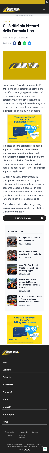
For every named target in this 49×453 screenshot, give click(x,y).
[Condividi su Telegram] (29, 43)
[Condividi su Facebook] (14, 43)
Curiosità (7, 370)
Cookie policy (9, 432)
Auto (5, 362)
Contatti (35, 432)
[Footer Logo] (24, 352)
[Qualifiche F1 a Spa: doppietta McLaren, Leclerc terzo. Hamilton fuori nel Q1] (12, 285)
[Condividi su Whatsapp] (24, 43)
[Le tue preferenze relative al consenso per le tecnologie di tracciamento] (45, 449)
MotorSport (8, 414)
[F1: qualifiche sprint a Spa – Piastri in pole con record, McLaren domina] (12, 300)
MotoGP (7, 407)
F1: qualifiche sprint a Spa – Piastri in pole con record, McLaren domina (30, 299)
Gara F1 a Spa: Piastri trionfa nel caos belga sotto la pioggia (28, 268)
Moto (5, 399)
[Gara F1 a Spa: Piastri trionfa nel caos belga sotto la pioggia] (12, 269)
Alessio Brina (8, 38)
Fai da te (7, 377)
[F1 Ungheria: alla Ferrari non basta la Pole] (12, 241)
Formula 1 (7, 22)
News (5, 422)
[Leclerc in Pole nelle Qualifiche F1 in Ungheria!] (12, 255)
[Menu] (44, 9)
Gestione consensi (22, 436)
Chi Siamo (8, 435)
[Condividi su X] (19, 43)
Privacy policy (23, 432)
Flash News (8, 384)
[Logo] (11, 9)
